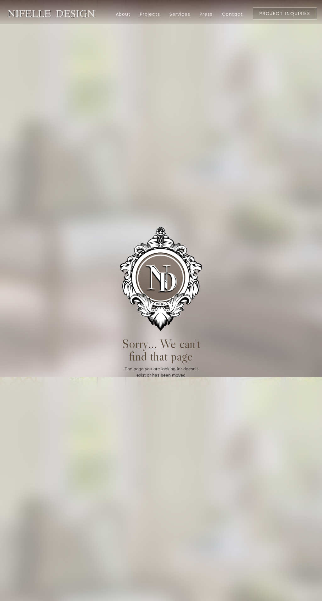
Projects (150, 14)
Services (179, 14)
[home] (23, 10)
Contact (232, 14)
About (123, 14)
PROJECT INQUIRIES (284, 13)
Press (206, 14)
